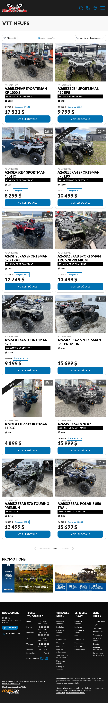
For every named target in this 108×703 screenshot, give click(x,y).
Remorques (60, 646)
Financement (80, 650)
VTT (57, 636)
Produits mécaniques (61, 651)
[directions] (95, 7)
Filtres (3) (11, 38)
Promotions (97, 635)
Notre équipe (98, 628)
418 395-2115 (13, 633)
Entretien (96, 644)
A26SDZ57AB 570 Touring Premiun (27, 506)
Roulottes (60, 627)
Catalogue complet (60, 668)
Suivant (65, 548)
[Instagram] (46, 658)
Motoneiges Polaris (61, 662)
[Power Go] (27, 691)
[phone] (88, 7)
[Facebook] (42, 658)
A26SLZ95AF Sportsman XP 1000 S (26, 91)
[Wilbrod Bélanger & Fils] (16, 7)
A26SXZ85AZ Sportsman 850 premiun (79, 342)
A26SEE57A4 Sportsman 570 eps (79, 174)
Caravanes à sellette (61, 631)
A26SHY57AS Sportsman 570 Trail (26, 258)
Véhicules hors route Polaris (62, 656)
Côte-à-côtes (61, 639)
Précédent (44, 548)
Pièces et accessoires (97, 648)
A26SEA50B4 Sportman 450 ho (25, 174)
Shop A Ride (21, 687)
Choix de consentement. (75, 693)
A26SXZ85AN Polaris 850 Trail (79, 506)
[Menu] (102, 8)
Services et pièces (97, 639)
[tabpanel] (37, 637)
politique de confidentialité (68, 690)
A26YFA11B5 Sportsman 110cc (26, 426)
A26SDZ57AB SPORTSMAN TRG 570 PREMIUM (79, 258)
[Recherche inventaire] (81, 7)
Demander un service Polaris (98, 654)
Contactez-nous (99, 621)
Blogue (95, 625)
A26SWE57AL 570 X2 (74, 424)
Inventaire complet (60, 622)
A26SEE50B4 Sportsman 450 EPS (78, 91)
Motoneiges (61, 643)
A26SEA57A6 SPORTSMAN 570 (26, 342)
